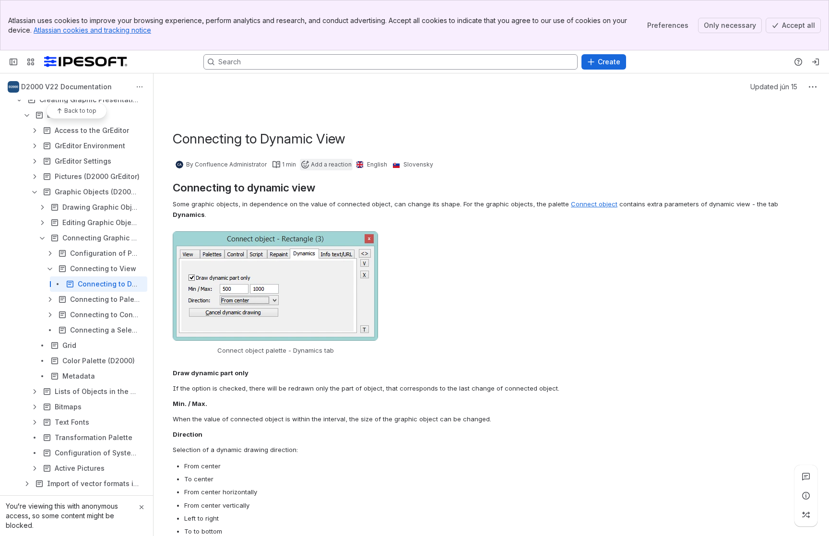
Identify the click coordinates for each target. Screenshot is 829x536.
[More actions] (139, 87)
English (377, 164)
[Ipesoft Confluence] (85, 62)
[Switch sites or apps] (30, 62)
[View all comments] (806, 476)
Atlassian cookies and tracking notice (92, 30)
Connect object (594, 204)
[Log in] (815, 62)
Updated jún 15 (773, 87)
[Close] (141, 507)
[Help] (798, 62)
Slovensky (418, 164)
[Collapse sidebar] (13, 62)
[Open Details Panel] (806, 495)
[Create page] (806, 515)
